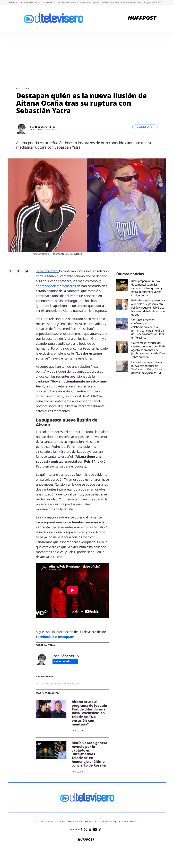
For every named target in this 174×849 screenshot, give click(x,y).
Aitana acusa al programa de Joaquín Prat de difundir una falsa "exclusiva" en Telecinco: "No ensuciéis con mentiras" (89, 712)
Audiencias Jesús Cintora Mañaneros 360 (121, 2)
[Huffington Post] (142, 18)
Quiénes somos (121, 822)
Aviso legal (38, 822)
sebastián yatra (72, 683)
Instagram (66, 636)
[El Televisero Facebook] (81, 829)
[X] (54, 127)
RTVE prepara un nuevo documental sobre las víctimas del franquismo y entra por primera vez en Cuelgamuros (146, 288)
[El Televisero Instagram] (90, 829)
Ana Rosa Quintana (67, 2)
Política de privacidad (56, 822)
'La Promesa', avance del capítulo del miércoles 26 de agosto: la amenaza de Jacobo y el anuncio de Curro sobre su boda (148, 350)
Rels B (58, 683)
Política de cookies (103, 822)
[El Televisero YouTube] (95, 829)
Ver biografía (62, 661)
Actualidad (22, 88)
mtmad (49, 683)
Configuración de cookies (80, 822)
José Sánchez (43, 127)
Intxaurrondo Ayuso (89, 2)
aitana (39, 683)
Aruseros (69, 286)
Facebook (43, 636)
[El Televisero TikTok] (100, 829)
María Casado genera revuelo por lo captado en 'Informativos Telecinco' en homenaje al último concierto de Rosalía (89, 754)
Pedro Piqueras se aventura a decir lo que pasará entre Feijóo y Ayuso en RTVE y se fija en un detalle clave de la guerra (148, 307)
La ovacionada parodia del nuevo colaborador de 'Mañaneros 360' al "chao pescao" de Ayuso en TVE (147, 368)
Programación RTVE (153, 2)
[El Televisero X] (85, 829)
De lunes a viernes (29, 2)
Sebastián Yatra (47, 271)
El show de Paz (47, 2)
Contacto (134, 822)
